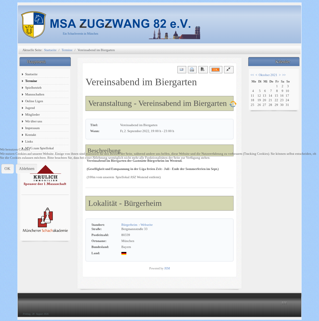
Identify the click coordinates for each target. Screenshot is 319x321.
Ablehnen (26, 168)
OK (7, 168)
